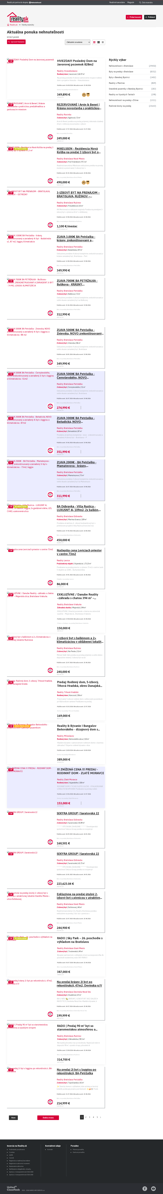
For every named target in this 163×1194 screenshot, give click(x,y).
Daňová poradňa (78, 1152)
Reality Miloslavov (65, 736)
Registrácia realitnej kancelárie (19, 1161)
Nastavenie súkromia (16, 1166)
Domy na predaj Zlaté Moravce (67, 798)
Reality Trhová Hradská (67, 692)
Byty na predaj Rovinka (64, 133)
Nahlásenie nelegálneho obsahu (20, 1169)
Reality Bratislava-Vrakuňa (69, 604)
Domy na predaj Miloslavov (66, 754)
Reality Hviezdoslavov (67, 71)
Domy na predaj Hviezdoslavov (67, 90)
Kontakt (50, 1149)
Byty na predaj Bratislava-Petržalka (68, 265)
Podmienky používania (17, 1149)
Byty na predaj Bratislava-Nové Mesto (69, 177)
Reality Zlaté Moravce (67, 779)
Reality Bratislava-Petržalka (69, 247)
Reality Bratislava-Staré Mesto (71, 904)
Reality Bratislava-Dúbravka (69, 516)
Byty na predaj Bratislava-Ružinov (68, 667)
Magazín (130, 2)
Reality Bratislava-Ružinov (69, 203)
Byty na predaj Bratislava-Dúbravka (69, 535)
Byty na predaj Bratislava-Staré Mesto (69, 923)
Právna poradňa (78, 1149)
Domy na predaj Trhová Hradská (68, 711)
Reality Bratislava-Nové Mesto (71, 159)
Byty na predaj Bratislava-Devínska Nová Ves (72, 1011)
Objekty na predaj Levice (65, 579)
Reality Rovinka (64, 114)
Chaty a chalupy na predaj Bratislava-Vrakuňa (72, 623)
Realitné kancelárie (117, 2)
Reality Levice (63, 560)
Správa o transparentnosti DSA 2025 (21, 1175)
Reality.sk (14, 25)
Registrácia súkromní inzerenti (19, 1163)
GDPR (11, 1155)
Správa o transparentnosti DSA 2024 (21, 1172)
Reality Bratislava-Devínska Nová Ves (74, 992)
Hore (13, 1118)
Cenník (11, 1158)
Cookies (12, 1152)
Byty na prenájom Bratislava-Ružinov (69, 221)
